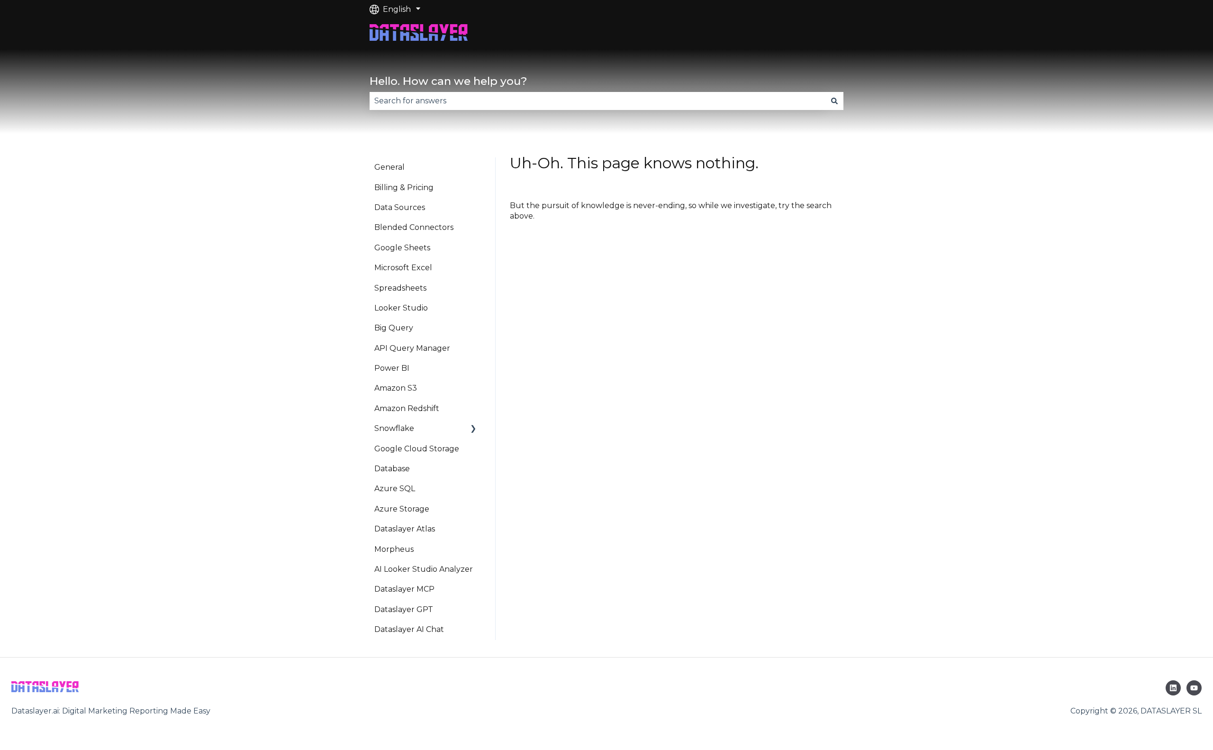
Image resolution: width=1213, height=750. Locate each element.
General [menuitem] (389, 167)
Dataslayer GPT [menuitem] (403, 609)
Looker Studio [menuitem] (401, 307)
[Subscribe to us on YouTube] (1194, 687)
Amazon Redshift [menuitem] (406, 408)
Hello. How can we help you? (448, 81)
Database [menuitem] (392, 468)
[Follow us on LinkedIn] (1173, 687)
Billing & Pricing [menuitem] (404, 187)
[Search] (834, 101)
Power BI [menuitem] (391, 368)
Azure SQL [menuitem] (394, 488)
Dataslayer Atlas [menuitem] (404, 528)
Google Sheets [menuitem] (402, 247)
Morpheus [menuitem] (394, 549)
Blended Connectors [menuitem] (413, 227)
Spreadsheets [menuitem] (400, 288)
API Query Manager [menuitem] (412, 348)
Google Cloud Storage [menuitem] (416, 448)
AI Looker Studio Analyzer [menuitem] (423, 569)
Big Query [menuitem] (393, 327)
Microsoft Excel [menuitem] (403, 267)
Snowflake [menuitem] (394, 428)
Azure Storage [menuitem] (401, 508)
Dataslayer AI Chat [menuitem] (409, 629)
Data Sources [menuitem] (399, 207)
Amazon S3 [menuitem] (395, 388)
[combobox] (597, 101)
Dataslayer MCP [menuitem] (404, 589)
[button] (473, 429)
